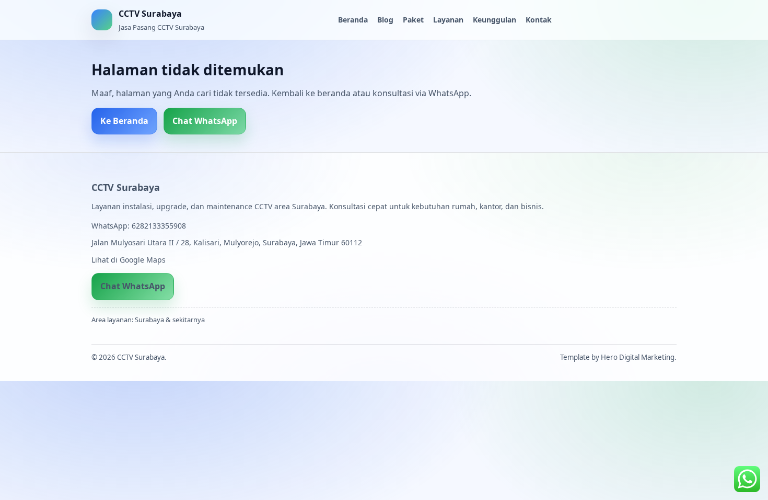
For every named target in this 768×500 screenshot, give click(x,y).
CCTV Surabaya (125, 187)
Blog (385, 20)
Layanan (448, 20)
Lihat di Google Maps (128, 260)
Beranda (353, 20)
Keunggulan (494, 20)
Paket (413, 20)
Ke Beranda (124, 121)
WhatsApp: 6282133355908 (138, 226)
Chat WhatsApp (204, 121)
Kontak (539, 20)
